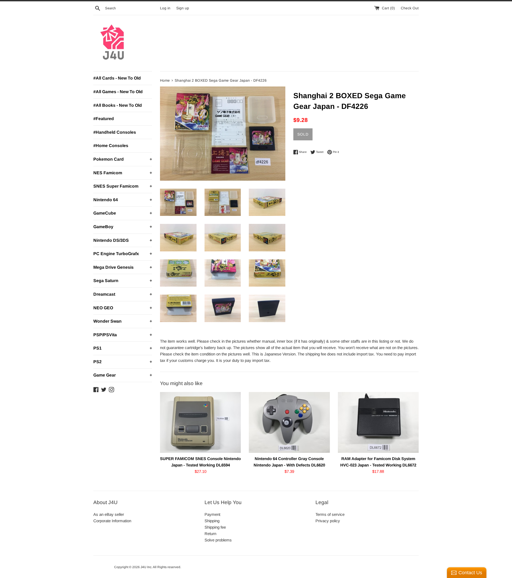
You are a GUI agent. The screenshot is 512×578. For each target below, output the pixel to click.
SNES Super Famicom (122, 186)
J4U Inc (146, 567)
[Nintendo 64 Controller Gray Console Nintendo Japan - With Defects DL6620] (289, 422)
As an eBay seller (108, 514)
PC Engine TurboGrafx (122, 253)
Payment (212, 514)
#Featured (103, 118)
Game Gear (122, 375)
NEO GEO (122, 308)
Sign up (182, 8)
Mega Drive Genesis (122, 267)
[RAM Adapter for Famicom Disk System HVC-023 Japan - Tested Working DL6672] (378, 422)
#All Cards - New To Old (117, 78)
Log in (165, 8)
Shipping (212, 520)
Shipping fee (215, 527)
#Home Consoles (110, 145)
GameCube (122, 213)
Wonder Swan (122, 321)
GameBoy (122, 226)
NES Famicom (122, 173)
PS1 (122, 348)
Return (210, 533)
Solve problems (218, 540)
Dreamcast (122, 294)
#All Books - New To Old (117, 105)
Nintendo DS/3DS (122, 240)
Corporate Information (112, 520)
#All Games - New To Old (118, 91)
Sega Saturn (122, 280)
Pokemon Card (122, 159)
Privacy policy (327, 520)
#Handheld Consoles (114, 132)
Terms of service (330, 514)
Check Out (410, 8)
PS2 (122, 361)
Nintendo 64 (122, 199)
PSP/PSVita (122, 334)
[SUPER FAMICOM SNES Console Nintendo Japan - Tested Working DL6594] (200, 422)
